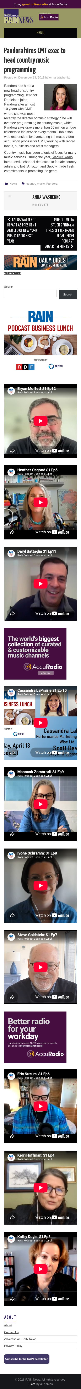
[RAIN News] (40, 16)
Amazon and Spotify (42, 166)
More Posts (40, 204)
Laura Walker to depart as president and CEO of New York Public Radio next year (22, 230)
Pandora (52, 183)
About (8, 1325)
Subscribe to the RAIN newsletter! (26, 1359)
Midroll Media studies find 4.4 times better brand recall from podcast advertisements (59, 233)
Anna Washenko (59, 77)
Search (9, 286)
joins (23, 100)
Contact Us (11, 1332)
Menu (40, 33)
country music (35, 183)
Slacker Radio (62, 157)
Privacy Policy (13, 1345)
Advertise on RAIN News (20, 1339)
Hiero (32, 1383)
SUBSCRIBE (12, 273)
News (13, 183)
